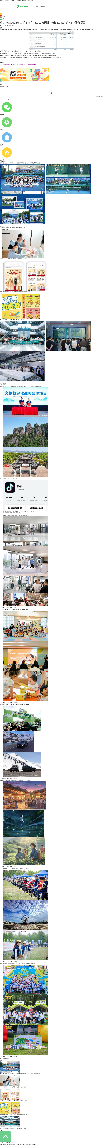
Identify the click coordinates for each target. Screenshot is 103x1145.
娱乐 (6, 0)
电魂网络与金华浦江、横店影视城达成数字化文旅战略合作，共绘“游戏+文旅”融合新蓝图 (20, 386)
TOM (1, 229)
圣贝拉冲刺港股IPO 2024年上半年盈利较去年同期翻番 (13, 227)
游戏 (11, 0)
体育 (8, 0)
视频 (20, 0)
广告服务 (7, 1142)
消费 (28, 0)
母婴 (18, 0)
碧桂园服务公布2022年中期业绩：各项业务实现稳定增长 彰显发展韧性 (19, 64)
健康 (25, 0)
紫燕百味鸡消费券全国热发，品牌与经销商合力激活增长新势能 (15, 291)
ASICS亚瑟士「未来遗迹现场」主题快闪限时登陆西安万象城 (14, 515)
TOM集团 (2, 1142)
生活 (15, 0)
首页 (1, 0)
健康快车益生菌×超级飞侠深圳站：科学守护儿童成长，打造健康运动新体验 (17, 963)
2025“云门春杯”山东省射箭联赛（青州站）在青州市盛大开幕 (14, 869)
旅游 (13, 0)
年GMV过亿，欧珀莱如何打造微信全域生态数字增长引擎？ (14, 258)
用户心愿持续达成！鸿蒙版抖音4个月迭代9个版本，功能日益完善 (18, 511)
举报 (1, 85)
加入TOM (11, 1142)
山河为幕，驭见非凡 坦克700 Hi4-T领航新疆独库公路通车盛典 (14, 704)
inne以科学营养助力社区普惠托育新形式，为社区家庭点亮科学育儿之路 (17, 610)
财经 (23, 0)
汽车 (30, 0)
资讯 (3, 0)
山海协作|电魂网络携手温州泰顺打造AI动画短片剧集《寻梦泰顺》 (15, 780)
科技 (32, 0)
